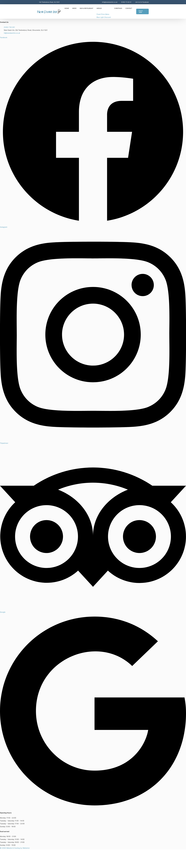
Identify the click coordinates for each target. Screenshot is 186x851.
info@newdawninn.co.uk (109, 2)
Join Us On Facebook (142, 2)
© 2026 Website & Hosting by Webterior (15, 848)
